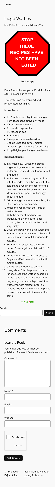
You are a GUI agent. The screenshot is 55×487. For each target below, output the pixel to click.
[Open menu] (49, 4)
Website (9, 417)
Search (3, 308)
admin (26, 25)
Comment (10, 358)
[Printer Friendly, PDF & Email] (27, 302)
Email (8, 404)
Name (8, 391)
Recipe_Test (37, 25)
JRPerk (7, 4)
